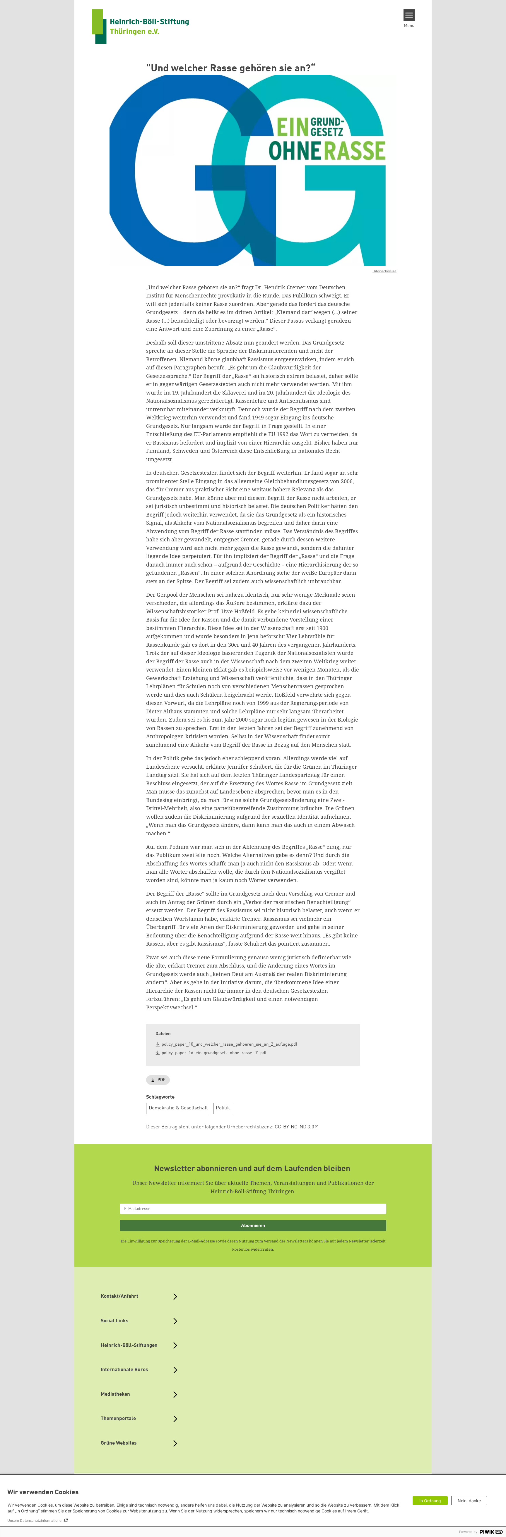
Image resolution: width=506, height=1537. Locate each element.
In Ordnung (430, 1500)
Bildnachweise (384, 271)
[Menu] (409, 15)
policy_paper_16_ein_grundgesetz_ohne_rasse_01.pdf (214, 1053)
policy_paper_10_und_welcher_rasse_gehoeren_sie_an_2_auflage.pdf (229, 1044)
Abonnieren (253, 1225)
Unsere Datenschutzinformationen (35, 1520)
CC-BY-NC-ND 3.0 (294, 1127)
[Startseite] (140, 27)
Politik (223, 1108)
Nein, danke (469, 1500)
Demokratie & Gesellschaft (178, 1108)
